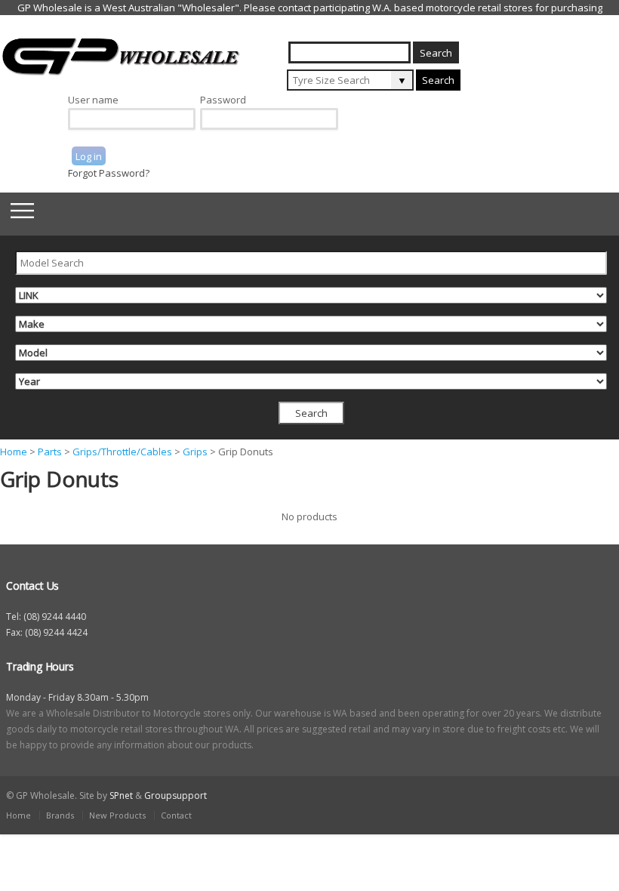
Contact (176, 815)
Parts (50, 451)
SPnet (121, 795)
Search (438, 80)
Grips (195, 451)
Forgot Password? (108, 173)
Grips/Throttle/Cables (122, 451)
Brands (60, 815)
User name (93, 99)
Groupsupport (175, 795)
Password (223, 99)
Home (13, 451)
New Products (117, 815)
